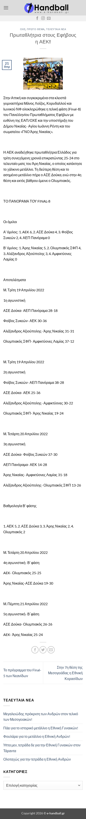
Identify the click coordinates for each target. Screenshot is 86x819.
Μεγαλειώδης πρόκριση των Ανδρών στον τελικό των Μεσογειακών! (40, 717)
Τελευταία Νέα (56, 29)
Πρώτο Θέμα (36, 29)
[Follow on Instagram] (43, 18)
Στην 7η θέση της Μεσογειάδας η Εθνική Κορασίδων (65, 673)
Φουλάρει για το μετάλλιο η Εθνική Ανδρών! (36, 736)
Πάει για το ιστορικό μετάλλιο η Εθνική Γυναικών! (40, 728)
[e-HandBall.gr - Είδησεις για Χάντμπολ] (45, 7)
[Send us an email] (48, 18)
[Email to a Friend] (51, 649)
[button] (6, 7)
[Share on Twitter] (43, 649)
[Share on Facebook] (35, 649)
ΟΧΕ (23, 29)
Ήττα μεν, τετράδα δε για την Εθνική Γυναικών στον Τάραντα (41, 748)
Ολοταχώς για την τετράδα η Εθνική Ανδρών (37, 759)
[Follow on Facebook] (37, 18)
